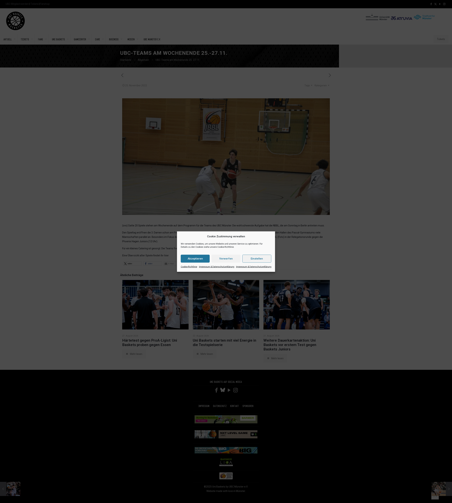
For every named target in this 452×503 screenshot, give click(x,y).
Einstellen (257, 258)
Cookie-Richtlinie (189, 266)
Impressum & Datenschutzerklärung (216, 266)
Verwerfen (226, 258)
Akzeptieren (195, 258)
